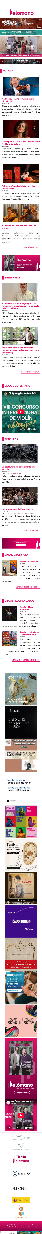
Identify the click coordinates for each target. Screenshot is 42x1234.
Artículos (11, 439)
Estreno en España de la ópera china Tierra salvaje (18, 187)
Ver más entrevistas (30, 372)
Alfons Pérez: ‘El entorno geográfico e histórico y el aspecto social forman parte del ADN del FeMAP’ (20, 306)
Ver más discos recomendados (25, 660)
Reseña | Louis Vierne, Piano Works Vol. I (30, 633)
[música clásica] (21, 987)
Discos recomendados (19, 600)
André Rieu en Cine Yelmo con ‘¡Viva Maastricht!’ (18, 99)
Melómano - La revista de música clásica (21, 12)
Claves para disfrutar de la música (23, 513)
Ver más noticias (31, 247)
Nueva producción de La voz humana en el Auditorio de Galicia (21, 142)
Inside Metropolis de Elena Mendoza (18, 509)
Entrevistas (12, 277)
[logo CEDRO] (21, 1173)
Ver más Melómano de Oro (27, 587)
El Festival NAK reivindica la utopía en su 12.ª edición (21, 56)
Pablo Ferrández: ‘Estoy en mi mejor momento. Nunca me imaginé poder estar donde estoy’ (21, 350)
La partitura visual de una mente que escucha (18, 467)
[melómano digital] (21, 689)
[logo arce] (21, 1188)
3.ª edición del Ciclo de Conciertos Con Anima (19, 226)
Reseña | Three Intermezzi (26, 608)
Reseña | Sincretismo (29, 561)
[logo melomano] (21, 1142)
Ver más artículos (31, 531)
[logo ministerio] (21, 1200)
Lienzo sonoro (17, 473)
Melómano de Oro (16, 555)
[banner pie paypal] (21, 1232)
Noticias (8, 70)
